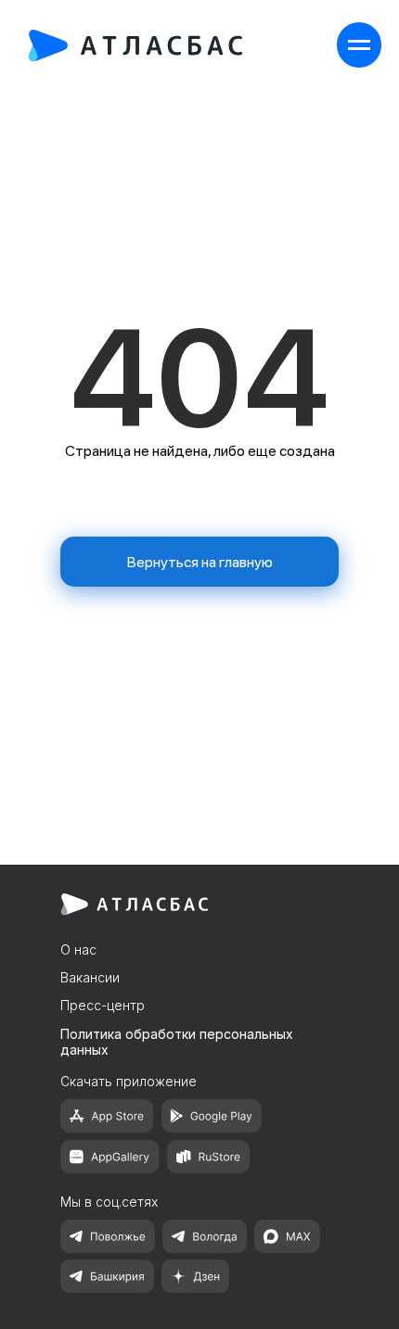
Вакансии (90, 977)
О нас (78, 949)
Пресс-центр (102, 1005)
